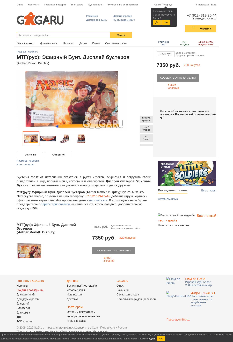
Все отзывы (208, 190)
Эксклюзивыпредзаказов (205, 43)
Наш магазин (75, 294)
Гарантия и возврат (55, 4)
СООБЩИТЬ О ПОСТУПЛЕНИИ (178, 77)
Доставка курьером (122, 16)
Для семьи (23, 312)
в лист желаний (173, 87)
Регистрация (202, 4)
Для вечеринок (48, 43)
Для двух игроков (28, 299)
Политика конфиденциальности (136, 299)
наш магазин (98, 200)
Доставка (72, 299)
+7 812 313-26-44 (97, 196)
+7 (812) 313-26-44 (200, 15)
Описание (30, 154)
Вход (213, 4)
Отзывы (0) (58, 154)
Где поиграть (95, 4)
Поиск (121, 35)
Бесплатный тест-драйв (82, 285)
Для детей (23, 303)
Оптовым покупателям (81, 311)
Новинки (22, 285)
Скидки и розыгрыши (30, 290)
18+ (19, 317)
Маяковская (92, 16)
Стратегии (23, 308)
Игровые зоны (76, 290)
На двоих (68, 43)
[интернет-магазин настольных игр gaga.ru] (40, 18)
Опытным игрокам (116, 43)
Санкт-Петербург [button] (163, 4)
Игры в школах (76, 320)
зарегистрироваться (55, 204)
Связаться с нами (127, 294)
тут (162, 117)
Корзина (205, 28)
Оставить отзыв (168, 199)
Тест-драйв (77, 4)
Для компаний (26, 294)
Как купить (34, 4)
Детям (83, 43)
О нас (20, 4)
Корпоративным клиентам (83, 316)
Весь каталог (26, 43)
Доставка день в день (96, 20)
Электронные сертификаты (122, 4)
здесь (152, 338)
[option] (31, 138)
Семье (96, 43)
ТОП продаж (184, 43)
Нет (166, 22)
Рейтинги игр (163, 43)
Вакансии (122, 290)
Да (156, 22)
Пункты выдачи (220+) (124, 20)
